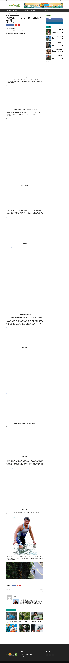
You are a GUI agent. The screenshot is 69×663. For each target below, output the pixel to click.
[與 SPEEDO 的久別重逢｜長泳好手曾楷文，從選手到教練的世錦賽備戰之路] (11, 616)
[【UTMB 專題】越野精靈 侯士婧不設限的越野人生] (48, 57)
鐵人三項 (17, 15)
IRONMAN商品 (33, 10)
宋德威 (7, 22)
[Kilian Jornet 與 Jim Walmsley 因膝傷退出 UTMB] (24, 616)
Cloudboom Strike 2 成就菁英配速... (37, 621)
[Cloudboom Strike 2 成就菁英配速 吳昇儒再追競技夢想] (37, 616)
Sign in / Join (14, 0)
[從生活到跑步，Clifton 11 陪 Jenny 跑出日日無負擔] (24, 628)
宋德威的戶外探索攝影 (12, 15)
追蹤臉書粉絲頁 (27, 10)
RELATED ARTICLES (10, 610)
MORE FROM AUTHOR (21, 610)
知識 (10, 10)
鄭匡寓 (55, 32)
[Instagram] (61, 0)
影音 (19, 10)
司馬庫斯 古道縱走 (40, 591)
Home (7, 13)
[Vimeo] (62, 0)
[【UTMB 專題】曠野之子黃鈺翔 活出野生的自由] (48, 32)
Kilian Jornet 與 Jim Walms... (23, 621)
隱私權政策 (23, 656)
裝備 (22, 10)
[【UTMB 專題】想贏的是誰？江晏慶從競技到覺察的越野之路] (48, 45)
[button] (62, 10)
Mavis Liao (56, 38)
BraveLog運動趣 (39, 10)
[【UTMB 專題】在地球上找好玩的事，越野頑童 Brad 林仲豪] (11, 628)
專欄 (7, 10)
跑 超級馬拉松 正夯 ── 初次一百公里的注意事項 (14, 591)
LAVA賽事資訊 (46, 10)
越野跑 (16, 10)
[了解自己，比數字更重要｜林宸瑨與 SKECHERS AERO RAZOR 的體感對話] (37, 628)
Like (62, 18)
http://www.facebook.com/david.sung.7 (18, 597)
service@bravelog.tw (28, 654)
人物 (13, 10)
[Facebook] (59, 0)
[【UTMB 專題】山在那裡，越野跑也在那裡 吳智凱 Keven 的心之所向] (48, 51)
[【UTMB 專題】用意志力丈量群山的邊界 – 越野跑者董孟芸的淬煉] (48, 38)
